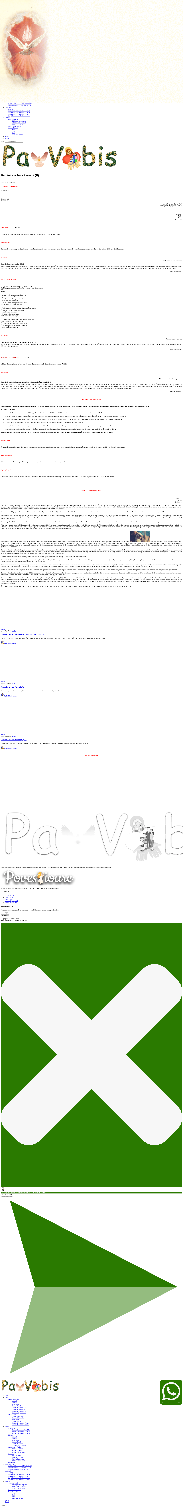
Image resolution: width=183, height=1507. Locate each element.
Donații (7, 138)
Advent (14, 37)
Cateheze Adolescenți (14, 126)
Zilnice (10, 71)
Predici (7, 63)
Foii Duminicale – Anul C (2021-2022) (20, 105)
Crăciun (14, 39)
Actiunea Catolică (17, 135)
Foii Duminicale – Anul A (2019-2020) (20, 102)
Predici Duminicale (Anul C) (21, 69)
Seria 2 (14, 131)
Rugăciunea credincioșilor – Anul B (19, 112)
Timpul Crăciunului (18, 54)
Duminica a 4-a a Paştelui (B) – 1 (13, 740)
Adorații (10, 109)
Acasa (6, 32)
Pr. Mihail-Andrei (10, 643)
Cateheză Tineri (13, 128)
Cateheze (7, 117)
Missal (6, 34)
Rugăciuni (8, 107)
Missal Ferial (12, 51)
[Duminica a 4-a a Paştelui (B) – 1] (36, 734)
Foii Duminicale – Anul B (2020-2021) (20, 104)
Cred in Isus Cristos (18, 93)
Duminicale (11, 64)
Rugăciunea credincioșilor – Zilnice (19, 116)
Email (3, 913)
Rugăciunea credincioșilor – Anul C (19, 114)
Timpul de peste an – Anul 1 (20, 59)
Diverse (7, 136)
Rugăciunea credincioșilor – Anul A (19, 111)
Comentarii (11, 99)
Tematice (11, 90)
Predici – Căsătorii (17, 87)
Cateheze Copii (13, 119)
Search (3, 141)
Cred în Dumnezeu (18, 95)
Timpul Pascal (16, 42)
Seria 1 (14, 129)
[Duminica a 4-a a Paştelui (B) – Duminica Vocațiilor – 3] (36, 629)
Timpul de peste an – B (19, 46)
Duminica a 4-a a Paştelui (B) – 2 (13, 687)
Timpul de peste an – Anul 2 (20, 61)
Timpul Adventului (18, 52)
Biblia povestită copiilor (19, 121)
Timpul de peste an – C (19, 47)
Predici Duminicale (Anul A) (21, 66)
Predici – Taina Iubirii (18, 97)
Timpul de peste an (18, 80)
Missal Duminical (13, 35)
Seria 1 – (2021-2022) (18, 124)
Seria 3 (14, 133)
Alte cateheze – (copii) (19, 123)
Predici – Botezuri (17, 85)
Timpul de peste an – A (19, 44)
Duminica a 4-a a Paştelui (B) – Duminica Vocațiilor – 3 (22, 634)
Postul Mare (15, 40)
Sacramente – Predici (14, 83)
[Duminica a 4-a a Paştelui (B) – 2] (36, 681)
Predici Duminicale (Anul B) (21, 68)
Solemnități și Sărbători (19, 49)
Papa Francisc (16, 92)
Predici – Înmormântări (19, 88)
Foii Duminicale (9, 100)
